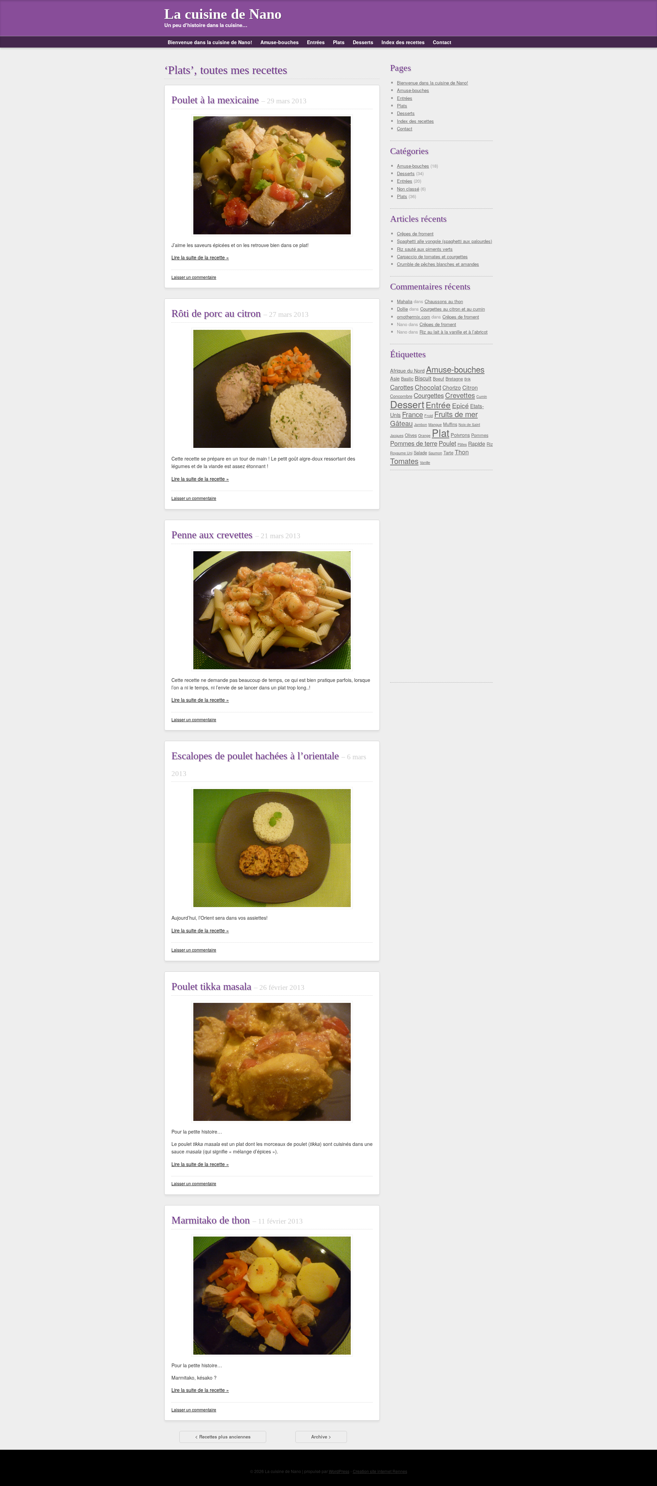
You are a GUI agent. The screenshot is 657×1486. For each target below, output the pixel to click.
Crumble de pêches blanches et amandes (438, 264)
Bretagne (454, 378)
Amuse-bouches (279, 42)
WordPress (339, 1471)
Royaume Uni (401, 452)
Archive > (321, 1436)
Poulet (447, 443)
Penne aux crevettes (235, 534)
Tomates (404, 460)
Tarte (448, 452)
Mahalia (404, 301)
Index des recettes (403, 42)
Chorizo (451, 387)
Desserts (363, 42)
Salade (420, 452)
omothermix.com (413, 316)
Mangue (435, 424)
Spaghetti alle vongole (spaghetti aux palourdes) (444, 241)
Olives (411, 435)
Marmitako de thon (237, 1220)
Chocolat (428, 387)
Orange (424, 435)
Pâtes (462, 444)
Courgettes (429, 395)
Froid (428, 415)
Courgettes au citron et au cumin (452, 309)
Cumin (481, 396)
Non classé (408, 188)
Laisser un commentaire (193, 277)
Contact (442, 42)
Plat (440, 432)
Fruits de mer (456, 414)
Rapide (476, 443)
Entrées (316, 42)
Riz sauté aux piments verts (425, 249)
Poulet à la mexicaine (239, 99)
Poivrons (460, 434)
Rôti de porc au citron (240, 313)
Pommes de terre (413, 443)
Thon (462, 452)
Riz (490, 444)
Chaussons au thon (444, 301)
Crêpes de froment (415, 233)
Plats (339, 42)
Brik (467, 379)
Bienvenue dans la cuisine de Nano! (210, 42)
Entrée (438, 405)
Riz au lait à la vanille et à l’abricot (454, 331)
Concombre (401, 396)
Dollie (402, 309)
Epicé (460, 405)
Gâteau (401, 423)
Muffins (450, 424)
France (412, 414)
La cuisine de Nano (223, 14)
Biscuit (423, 378)
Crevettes (460, 395)
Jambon (420, 424)
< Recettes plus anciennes (222, 1436)
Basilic (407, 378)
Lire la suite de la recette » (200, 257)
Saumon (435, 452)
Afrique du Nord (407, 370)
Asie (395, 378)
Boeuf (438, 378)
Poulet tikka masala (238, 986)
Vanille (425, 462)
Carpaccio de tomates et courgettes (432, 256)
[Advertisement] (443, 576)
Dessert (407, 404)
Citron (470, 387)
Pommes (479, 435)
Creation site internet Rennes (380, 1471)
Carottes (401, 387)
